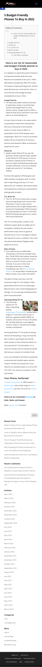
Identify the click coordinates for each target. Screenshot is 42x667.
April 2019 (8, 605)
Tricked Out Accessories (13, 382)
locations (29, 397)
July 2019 (7, 593)
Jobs (20, 662)
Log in (6, 632)
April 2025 (8, 494)
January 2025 (9, 506)
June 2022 (8, 531)
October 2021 (9, 564)
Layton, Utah (14, 405)
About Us (15, 655)
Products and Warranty (13, 658)
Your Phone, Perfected (21, 55)
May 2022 (8, 535)
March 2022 (8, 543)
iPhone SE (12, 45)
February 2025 (10, 502)
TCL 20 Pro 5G (13, 47)
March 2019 (8, 609)
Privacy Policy (29, 662)
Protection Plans (29, 658)
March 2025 (8, 498)
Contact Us (24, 655)
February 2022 (10, 547)
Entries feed (8, 636)
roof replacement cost (12, 467)
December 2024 (10, 511)
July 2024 (7, 527)
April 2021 (8, 588)
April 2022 (8, 539)
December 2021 (10, 556)
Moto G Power (13, 50)
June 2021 (8, 580)
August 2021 (9, 572)
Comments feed (10, 640)
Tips (6, 619)
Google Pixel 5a (13, 43)
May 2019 (8, 601)
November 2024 (10, 515)
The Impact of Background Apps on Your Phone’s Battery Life (20, 481)
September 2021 (10, 568)
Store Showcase (11, 662)
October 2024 (9, 519)
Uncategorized (10, 623)
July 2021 (7, 576)
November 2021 (10, 560)
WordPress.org (10, 645)
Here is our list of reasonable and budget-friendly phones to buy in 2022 (24, 36)
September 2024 (10, 523)
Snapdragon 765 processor (16, 312)
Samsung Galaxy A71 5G (16, 52)
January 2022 (9, 552)
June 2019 (8, 597)
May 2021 (8, 584)
